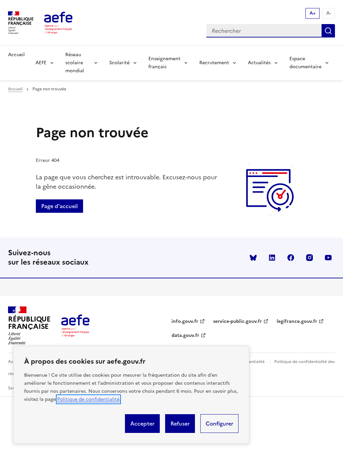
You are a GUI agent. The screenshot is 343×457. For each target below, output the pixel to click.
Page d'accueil (59, 206)
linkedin (272, 257)
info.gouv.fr (185, 321)
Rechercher (328, 30)
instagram (309, 257)
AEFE (41, 62)
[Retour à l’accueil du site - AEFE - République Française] (75, 325)
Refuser (180, 424)
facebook (290, 257)
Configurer (219, 424)
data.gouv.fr (185, 335)
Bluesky (253, 257)
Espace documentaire (305, 62)
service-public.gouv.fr (237, 321)
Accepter (142, 424)
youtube (328, 257)
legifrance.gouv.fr (297, 321)
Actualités (259, 62)
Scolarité (119, 62)
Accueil (16, 54)
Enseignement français (164, 62)
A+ (313, 13)
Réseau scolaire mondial (74, 62)
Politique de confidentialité (88, 399)
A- (328, 13)
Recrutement (214, 62)
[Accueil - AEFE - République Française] (58, 23)
